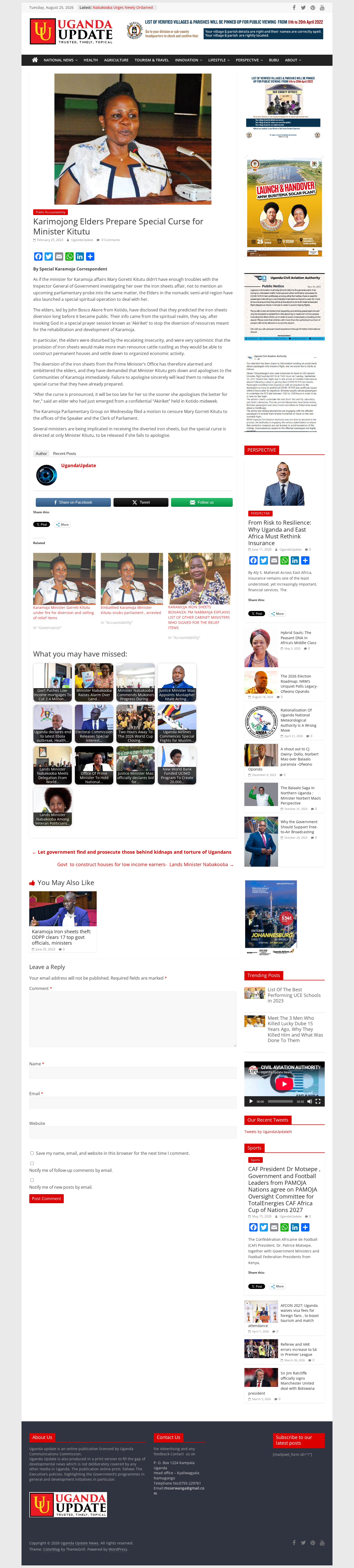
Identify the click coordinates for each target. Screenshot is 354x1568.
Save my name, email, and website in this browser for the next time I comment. (113, 1153)
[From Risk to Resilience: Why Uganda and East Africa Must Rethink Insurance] (285, 461)
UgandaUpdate (82, 240)
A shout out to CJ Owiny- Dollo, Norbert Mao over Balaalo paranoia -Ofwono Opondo (283, 759)
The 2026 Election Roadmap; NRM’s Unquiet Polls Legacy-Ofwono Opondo (299, 684)
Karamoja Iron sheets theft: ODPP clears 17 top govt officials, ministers (61, 937)
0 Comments (110, 240)
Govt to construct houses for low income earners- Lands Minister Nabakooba (145, 864)
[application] (284, 1084)
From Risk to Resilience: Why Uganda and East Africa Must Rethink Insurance (279, 532)
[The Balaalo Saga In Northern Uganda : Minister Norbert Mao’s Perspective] (261, 785)
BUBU (274, 60)
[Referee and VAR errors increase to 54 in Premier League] (261, 1341)
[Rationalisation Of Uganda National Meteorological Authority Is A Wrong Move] (261, 707)
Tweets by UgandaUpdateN (268, 1131)
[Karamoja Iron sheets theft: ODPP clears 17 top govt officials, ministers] (63, 894)
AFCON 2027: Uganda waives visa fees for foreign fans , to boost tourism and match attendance (283, 1315)
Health (91, 60)
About (291, 60)
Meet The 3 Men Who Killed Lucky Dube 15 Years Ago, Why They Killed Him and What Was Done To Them (295, 1029)
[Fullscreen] (318, 1101)
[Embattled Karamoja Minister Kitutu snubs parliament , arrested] (132, 579)
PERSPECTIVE (247, 60)
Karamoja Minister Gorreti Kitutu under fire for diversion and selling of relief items (63, 612)
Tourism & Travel (152, 60)
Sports (255, 1160)
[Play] (251, 1101)
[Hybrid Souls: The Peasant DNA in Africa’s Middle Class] (261, 630)
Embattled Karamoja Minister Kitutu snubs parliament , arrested (131, 610)
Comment (40, 988)
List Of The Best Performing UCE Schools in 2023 (294, 995)
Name (36, 1064)
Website (37, 1123)
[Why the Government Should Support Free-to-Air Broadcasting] (261, 819)
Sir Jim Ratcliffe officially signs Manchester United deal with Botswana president (281, 1383)
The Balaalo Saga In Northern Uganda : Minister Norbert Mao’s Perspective (301, 795)
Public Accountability (50, 212)
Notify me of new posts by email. (61, 1187)
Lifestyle (217, 60)
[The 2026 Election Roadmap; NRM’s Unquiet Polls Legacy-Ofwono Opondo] (261, 673)
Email (36, 1093)
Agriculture (116, 60)
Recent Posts (64, 453)
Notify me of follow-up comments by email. (71, 1170)
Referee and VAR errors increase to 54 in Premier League (299, 1349)
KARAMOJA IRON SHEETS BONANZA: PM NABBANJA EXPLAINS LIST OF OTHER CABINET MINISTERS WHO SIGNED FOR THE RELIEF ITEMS (199, 617)
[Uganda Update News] (35, 60)
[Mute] (309, 1101)
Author (41, 453)
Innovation (186, 60)
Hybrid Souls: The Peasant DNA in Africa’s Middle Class (298, 637)
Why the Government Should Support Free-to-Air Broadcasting (299, 826)
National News (59, 60)
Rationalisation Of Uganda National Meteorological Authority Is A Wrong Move (298, 720)
